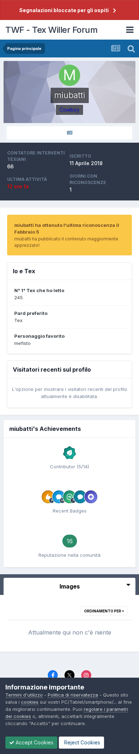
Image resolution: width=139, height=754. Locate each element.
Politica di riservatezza (73, 695)
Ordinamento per (103, 611)
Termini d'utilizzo (24, 695)
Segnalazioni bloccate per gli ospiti (64, 10)
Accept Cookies (33, 742)
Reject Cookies (81, 742)
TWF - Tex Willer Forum (51, 30)
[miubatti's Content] (69, 133)
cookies (29, 702)
